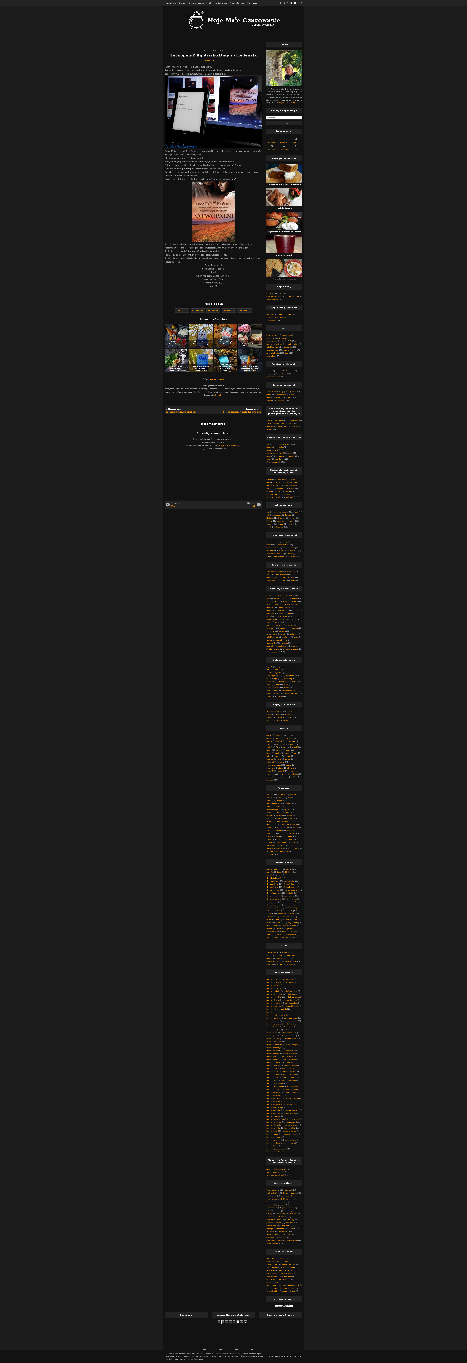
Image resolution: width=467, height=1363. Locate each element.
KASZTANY (287, 753)
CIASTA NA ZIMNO (272, 884)
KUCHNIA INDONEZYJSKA (274, 1048)
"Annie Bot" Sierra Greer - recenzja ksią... (177, 368)
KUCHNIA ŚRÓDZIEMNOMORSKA (276, 1149)
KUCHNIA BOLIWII (271, 1012)
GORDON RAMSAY (272, 1267)
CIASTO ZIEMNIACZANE (273, 908)
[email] (294, 3)
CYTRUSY (269, 744)
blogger (296, 142)
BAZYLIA (268, 595)
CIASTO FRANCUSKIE (272, 896)
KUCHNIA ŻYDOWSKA (273, 1152)
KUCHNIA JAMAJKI (287, 1056)
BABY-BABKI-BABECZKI (274, 869)
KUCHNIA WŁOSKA (272, 485)
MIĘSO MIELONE (282, 958)
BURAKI (280, 798)
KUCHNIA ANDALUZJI (272, 991)
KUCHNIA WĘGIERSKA (273, 1140)
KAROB (277, 753)
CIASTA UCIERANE (272, 887)
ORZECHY (281, 762)
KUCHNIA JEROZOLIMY (273, 1062)
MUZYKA (280, 293)
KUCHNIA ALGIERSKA (272, 985)
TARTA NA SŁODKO (291, 935)
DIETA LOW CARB (271, 341)
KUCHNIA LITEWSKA (272, 1077)
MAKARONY (270, 551)
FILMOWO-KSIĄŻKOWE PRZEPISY (276, 1202)
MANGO (287, 756)
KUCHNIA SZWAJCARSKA (289, 1125)
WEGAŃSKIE (288, 347)
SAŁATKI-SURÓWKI (272, 347)
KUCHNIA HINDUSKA (289, 1039)
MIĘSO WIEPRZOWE (272, 961)
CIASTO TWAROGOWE (273, 905)
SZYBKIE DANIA (279, 557)
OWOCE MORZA (271, 580)
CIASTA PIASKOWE (289, 884)
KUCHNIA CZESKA (290, 1024)
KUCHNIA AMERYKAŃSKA (274, 988)
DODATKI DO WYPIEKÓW (282, 444)
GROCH (287, 810)
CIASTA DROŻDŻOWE (273, 881)
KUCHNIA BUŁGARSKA (291, 1018)
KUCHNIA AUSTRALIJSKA (273, 997)
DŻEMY (268, 371)
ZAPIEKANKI (279, 459)
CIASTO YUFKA (288, 905)
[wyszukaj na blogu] (301, 3)
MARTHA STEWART (272, 1276)
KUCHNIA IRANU (289, 1051)
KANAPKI (288, 515)
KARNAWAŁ (277, 1211)
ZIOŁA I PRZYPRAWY (272, 649)
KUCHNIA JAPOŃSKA (272, 1060)
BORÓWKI (279, 741)
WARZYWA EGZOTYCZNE (274, 845)
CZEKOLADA (289, 911)
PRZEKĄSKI (289, 625)
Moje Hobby (252, 3)
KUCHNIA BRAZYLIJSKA (273, 1018)
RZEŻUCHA (293, 634)
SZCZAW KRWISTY (281, 640)
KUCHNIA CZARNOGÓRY (273, 1024)
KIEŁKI (277, 604)
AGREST (268, 735)
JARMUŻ (285, 601)
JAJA (282, 392)
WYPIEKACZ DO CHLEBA (290, 693)
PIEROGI (269, 491)
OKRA (278, 827)
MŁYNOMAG (293, 551)
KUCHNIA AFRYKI (288, 979)
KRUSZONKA (279, 923)
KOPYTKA (279, 482)
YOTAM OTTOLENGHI (288, 1291)
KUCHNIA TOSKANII (272, 1131)
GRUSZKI (295, 747)
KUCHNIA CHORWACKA (290, 1021)
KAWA (278, 714)
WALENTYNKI (287, 1235)
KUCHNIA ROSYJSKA (292, 1110)
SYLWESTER (270, 1231)
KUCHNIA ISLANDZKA (289, 1054)
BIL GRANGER (284, 1258)
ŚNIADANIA (280, 400)
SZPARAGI (289, 839)
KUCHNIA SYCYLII (291, 1122)
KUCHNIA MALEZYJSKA (289, 1080)
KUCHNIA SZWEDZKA (273, 1128)
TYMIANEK (284, 643)
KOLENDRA (269, 607)
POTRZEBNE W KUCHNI (273, 1223)
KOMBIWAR (270, 426)
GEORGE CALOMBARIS (289, 1264)
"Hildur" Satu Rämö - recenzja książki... (201, 344)
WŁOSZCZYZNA (292, 848)
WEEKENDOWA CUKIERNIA (283, 937)
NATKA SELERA (271, 619)
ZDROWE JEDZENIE (272, 353)
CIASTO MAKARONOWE (273, 899)
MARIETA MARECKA (287, 1273)
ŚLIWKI (295, 777)
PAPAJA (288, 765)
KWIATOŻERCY (282, 610)
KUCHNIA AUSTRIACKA (293, 997)
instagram (284, 142)
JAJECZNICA (292, 392)
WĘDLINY (269, 429)
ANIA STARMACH (271, 1258)
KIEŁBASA (269, 518)
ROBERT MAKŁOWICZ (273, 1288)
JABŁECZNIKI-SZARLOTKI (285, 917)
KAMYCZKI (269, 293)
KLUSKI (268, 482)
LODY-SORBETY (281, 395)
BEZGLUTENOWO (271, 335)
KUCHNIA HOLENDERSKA (274, 1045)
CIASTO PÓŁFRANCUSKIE (289, 902)
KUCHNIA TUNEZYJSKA (289, 1131)
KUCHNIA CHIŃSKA (272, 548)
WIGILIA (281, 1237)
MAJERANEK (270, 613)
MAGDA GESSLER (271, 1273)
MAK (267, 926)
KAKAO (268, 714)
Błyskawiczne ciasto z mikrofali (285, 184)
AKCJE (268, 1169)
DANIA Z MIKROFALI (272, 1193)
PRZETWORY (283, 374)
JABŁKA (268, 750)
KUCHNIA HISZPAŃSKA (273, 1042)
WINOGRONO (283, 774)
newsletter (284, 150)
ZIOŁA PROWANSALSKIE (290, 649)
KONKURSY (288, 1211)
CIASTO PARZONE (272, 902)
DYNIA (268, 747)
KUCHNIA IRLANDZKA (272, 1054)
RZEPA (278, 836)
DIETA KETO (270, 338)
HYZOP (268, 601)
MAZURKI (286, 926)
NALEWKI (287, 714)
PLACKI (287, 491)
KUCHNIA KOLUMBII (272, 1068)
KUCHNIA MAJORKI (272, 1080)
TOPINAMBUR (282, 842)
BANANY (269, 741)
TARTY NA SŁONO (289, 494)
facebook (272, 142)
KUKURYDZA (270, 824)
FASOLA (278, 807)
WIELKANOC (270, 1237)
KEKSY (295, 920)
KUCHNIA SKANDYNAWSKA (275, 1119)
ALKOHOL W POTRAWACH (274, 711)
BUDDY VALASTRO (272, 1261)
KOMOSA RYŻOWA (284, 607)
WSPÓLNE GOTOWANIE (273, 1172)
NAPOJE (269, 717)
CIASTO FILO (290, 893)
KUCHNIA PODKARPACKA (274, 1104)
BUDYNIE (269, 875)
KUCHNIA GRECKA (288, 577)
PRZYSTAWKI (286, 1226)
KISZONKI (279, 371)
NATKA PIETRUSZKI (272, 450)
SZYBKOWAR (282, 426)
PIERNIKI (290, 929)
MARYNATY (270, 374)
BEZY (279, 872)
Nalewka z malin (284, 255)
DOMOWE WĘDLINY (293, 420)
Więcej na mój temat (286, 102)
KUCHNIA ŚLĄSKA (271, 1146)
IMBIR (276, 601)
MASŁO (293, 395)
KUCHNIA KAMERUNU (291, 1062)
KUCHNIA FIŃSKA (271, 1033)
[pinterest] (286, 3)
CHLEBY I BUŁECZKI (272, 670)
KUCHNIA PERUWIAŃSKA (274, 1101)
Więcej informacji (278, 1356)
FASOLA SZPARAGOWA (273, 810)
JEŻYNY (288, 750)
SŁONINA (290, 964)
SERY (292, 1229)
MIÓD (268, 398)
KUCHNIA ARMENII (291, 994)
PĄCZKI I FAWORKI (272, 931)
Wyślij (246, 311)
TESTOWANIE (282, 1231)
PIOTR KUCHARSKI (294, 1285)
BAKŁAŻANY (281, 795)
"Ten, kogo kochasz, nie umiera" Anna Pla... (225, 367)
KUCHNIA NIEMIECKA (273, 1092)
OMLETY (269, 400)
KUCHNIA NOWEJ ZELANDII (274, 1095)
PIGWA (280, 768)
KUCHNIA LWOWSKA (289, 1077)
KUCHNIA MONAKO (293, 1086)
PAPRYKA (279, 830)
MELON (279, 759)
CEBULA (268, 801)
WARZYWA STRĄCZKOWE (274, 848)
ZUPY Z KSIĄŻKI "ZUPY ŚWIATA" (276, 317)
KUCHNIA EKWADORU (273, 1030)
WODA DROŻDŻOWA (272, 693)
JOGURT (268, 395)
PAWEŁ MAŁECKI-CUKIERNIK (275, 1285)
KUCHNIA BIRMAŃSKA (292, 1006)
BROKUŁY (269, 798)
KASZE (268, 545)
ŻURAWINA (269, 780)
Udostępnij (199, 311)
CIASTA (280, 875)
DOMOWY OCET (271, 1199)
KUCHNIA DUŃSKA (272, 1027)
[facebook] (279, 3)
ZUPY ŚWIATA (270, 320)
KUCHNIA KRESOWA (289, 1071)
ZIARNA (293, 557)
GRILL (267, 515)
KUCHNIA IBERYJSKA (292, 1045)
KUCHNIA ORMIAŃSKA (292, 1098)
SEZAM (296, 637)
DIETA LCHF (282, 338)
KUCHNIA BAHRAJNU (290, 1000)
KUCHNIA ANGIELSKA (290, 991)
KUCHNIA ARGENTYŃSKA (274, 994)
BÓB (289, 798)
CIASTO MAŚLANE (291, 899)
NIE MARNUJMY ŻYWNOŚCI (275, 453)
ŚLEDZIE (269, 527)
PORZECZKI (270, 771)
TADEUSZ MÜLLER (289, 1288)
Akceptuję (295, 1356)
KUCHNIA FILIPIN (289, 1030)
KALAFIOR (269, 815)
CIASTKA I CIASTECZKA (273, 893)
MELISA (281, 613)
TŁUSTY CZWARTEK (272, 1235)
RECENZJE (269, 1229)
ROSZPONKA (270, 631)
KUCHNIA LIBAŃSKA (289, 1074)
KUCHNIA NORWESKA (290, 1092)
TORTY (268, 937)
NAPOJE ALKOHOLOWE (284, 717)
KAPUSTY (269, 818)
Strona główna (170, 3)
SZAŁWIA (269, 640)
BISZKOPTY (289, 872)
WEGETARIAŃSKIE (272, 350)
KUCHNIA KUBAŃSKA (273, 1074)
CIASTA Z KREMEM (289, 887)
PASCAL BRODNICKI (272, 1282)
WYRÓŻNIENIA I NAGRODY (274, 1240)
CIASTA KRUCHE (289, 881)
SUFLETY (279, 935)
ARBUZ (289, 735)
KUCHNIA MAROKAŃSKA (274, 1083)
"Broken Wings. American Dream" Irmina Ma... (250, 368)
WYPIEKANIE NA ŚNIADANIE (275, 1175)
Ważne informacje (237, 3)
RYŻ (267, 557)
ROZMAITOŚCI (280, 1229)
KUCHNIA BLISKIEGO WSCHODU (276, 1009)
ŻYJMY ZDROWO (271, 356)
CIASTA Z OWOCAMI (272, 890)
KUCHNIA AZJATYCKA (282, 545)
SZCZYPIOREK (270, 643)
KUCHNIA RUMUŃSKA (273, 1113)
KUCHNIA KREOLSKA (272, 1071)
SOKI (277, 720)
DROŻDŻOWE (290, 676)
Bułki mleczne (285, 208)
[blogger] (290, 3)
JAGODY (278, 750)
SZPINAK (269, 842)
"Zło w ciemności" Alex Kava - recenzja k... (201, 368)
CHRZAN (279, 595)
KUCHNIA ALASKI (291, 982)
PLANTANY (290, 768)
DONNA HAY (285, 1261)
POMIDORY (270, 833)
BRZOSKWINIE (291, 741)
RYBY (283, 580)
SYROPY (285, 720)
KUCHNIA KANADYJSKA (273, 1065)
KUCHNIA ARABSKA (272, 979)
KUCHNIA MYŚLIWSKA (290, 1089)
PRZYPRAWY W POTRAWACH (285, 456)
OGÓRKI (268, 827)
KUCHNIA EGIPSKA (288, 1027)
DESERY (269, 914)
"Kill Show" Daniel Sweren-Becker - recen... (177, 344)
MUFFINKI (269, 929)
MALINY (276, 756)
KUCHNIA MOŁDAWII (272, 1089)
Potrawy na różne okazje (217, 3)
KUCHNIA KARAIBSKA (291, 1065)
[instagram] (283, 3)
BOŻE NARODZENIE (272, 1190)
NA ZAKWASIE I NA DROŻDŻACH (276, 682)
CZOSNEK (289, 595)
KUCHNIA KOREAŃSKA (289, 1068)
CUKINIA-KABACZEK (272, 804)
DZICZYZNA (279, 955)
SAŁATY (286, 637)
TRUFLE (293, 842)
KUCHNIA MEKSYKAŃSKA (274, 1086)
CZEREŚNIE (282, 744)
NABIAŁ (289, 398)
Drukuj (183, 311)
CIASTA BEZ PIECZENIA (273, 878)
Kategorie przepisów (197, 3)
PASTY (268, 456)
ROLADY (284, 931)
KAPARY (268, 604)
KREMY (280, 314)
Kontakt (218, 395)
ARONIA (268, 738)
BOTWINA (293, 795)
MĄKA (268, 488)
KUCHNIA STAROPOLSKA (274, 1122)
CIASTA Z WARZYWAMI (292, 890)
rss (296, 150)
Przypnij (230, 311)
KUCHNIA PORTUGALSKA (274, 1107)
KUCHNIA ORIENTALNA (273, 1098)
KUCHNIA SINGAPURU (273, 1116)
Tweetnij (215, 311)
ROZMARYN (282, 631)
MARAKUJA (269, 759)
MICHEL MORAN (287, 1276)
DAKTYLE (293, 744)
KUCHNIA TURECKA (272, 1134)
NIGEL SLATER (270, 1279)
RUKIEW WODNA (271, 634)
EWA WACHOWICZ (272, 1264)
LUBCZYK (295, 610)
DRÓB (268, 955)
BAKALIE (269, 479)
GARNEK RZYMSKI (272, 423)
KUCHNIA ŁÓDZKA (289, 485)
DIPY (268, 444)
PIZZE (279, 491)
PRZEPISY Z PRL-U (291, 344)
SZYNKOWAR (295, 426)
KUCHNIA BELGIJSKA (291, 1003)
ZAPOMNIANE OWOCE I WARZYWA (277, 646)
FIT (291, 341)
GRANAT (285, 747)
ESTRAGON (277, 598)
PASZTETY (269, 524)
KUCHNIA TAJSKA (289, 1128)
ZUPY (290, 314)
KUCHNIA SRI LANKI (293, 1119)
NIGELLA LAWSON (284, 1279)
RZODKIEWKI (288, 836)
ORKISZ (290, 554)
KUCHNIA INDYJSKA (272, 1051)
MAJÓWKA (293, 1214)
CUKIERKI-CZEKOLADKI (273, 911)
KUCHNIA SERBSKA (290, 1113)
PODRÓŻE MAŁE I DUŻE (274, 296)
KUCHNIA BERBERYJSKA (274, 1006)
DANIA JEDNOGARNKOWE (274, 420)
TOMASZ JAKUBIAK (272, 1291)
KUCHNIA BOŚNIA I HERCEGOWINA (277, 1015)
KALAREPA (279, 815)
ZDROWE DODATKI (289, 350)
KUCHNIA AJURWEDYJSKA (274, 344)
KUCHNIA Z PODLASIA (273, 1143)
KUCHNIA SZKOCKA (272, 1125)
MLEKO (278, 398)
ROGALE (286, 687)
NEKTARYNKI (270, 762)
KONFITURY (289, 371)
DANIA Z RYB (291, 571)
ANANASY (279, 735)
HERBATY (295, 598)
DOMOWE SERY (271, 392)
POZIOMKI (281, 771)
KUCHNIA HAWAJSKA (273, 1039)
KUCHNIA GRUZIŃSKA (289, 1036)
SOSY (268, 459)
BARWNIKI (269, 872)
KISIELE (268, 923)
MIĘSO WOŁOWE (290, 961)
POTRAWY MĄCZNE (272, 494)
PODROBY (269, 964)
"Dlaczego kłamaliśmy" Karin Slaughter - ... (225, 343)
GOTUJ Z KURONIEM (287, 1267)
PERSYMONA (270, 768)
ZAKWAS (269, 696)
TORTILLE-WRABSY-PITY (273, 497)
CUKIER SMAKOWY (291, 908)
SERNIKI (268, 935)
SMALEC (280, 524)
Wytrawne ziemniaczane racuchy (285, 231)
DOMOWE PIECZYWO (281, 512)
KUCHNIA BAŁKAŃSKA (273, 1003)
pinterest (272, 150)
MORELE (287, 759)
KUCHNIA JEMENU (290, 1060)
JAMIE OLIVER (270, 1270)
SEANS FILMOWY (292, 296)
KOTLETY (269, 521)
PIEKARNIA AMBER (282, 1169)
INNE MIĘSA (291, 955)
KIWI (295, 753)
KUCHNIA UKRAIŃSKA (289, 1134)
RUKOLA (283, 634)
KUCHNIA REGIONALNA (273, 1110)
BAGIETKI (269, 667)
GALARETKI (269, 917)
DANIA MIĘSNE (271, 952)
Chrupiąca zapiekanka (284, 279)
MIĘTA (268, 616)
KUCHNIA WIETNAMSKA (274, 1137)
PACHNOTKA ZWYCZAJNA (274, 625)
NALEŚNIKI (280, 488)
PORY (281, 833)
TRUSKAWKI (270, 774)
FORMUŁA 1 (270, 1205)
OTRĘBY (277, 622)
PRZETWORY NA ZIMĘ (273, 377)
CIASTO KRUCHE (289, 896)
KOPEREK (269, 447)
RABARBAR (291, 771)
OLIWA (290, 453)
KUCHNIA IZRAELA (271, 1056)
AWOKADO (278, 738)
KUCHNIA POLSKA (291, 482)
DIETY (282, 341)
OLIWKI (285, 827)
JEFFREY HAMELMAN (285, 1270)
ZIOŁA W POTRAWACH (273, 462)
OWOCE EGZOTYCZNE (273, 765)
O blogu (182, 3)
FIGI (277, 747)
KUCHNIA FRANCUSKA (287, 1033)
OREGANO (293, 619)
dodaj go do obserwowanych (229, 445)
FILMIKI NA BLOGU (285, 1199)
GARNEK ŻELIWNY (287, 423)
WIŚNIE (294, 774)
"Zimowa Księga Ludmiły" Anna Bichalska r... (250, 344)
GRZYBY (268, 812)
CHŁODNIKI (269, 314)
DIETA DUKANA (287, 335)
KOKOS (297, 604)
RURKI (293, 931)
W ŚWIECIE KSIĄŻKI (213, 60)
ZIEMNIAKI (269, 854)
